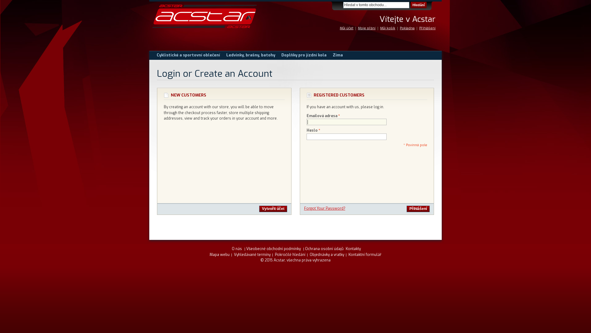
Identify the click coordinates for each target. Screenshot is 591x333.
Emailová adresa (322, 115)
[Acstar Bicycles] (204, 16)
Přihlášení (427, 28)
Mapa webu (220, 254)
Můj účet (346, 28)
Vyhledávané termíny (252, 254)
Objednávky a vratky (327, 254)
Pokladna (407, 28)
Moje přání (367, 28)
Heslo (312, 130)
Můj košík (387, 28)
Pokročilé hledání (290, 254)
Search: (339, 5)
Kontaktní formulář (364, 254)
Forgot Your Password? (324, 208)
